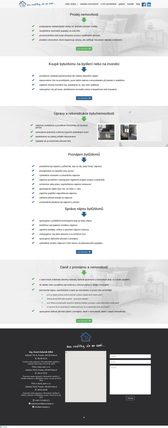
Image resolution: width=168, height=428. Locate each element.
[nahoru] (84, 417)
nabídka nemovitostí (89, 4)
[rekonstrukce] (106, 132)
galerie (122, 4)
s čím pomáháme (108, 4)
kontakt (130, 4)
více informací (83, 49)
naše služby (71, 4)
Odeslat (130, 398)
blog (138, 4)
